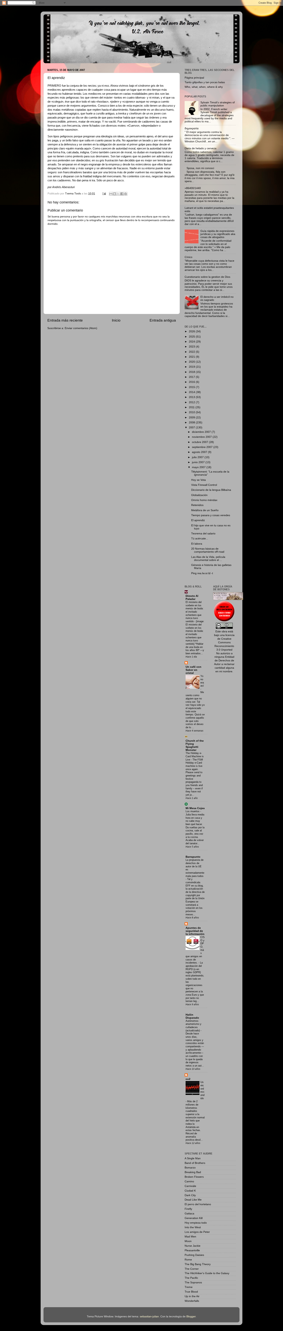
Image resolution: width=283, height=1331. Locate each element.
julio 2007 (198, 457)
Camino (189, 1181)
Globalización (199, 495)
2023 (192, 346)
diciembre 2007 (202, 431)
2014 (192, 392)
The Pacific (191, 1277)
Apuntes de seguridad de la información (195, 930)
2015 (192, 387)
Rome (188, 1259)
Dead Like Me (193, 1199)
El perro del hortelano (198, 1204)
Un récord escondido (202, 1090)
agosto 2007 (200, 452)
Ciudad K (190, 1190)
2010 (192, 412)
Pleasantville (192, 1250)
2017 (192, 377)
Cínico (188, 257)
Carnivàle (190, 1186)
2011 (192, 407)
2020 (192, 361)
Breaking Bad (193, 1172)
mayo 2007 (199, 467)
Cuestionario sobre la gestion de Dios (207, 276)
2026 (192, 331)
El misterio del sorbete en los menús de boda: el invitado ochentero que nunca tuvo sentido (194, 612)
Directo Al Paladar (192, 597)
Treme (189, 1287)
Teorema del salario (203, 533)
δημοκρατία (191, 128)
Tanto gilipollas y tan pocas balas (205, 82)
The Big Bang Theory (198, 1264)
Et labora (196, 543)
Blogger (191, 1316)
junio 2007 (198, 462)
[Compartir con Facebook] (122, 194)
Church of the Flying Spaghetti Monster (195, 745)
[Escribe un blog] (114, 194)
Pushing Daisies (194, 1255)
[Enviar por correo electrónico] (111, 194)
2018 (192, 372)
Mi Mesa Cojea (195, 808)
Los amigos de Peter (197, 1232)
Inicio (116, 320)
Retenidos (197, 505)
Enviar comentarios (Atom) (81, 328)
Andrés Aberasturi (63, 187)
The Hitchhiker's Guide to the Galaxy (207, 1273)
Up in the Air (192, 1296)
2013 (192, 397)
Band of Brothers (195, 1163)
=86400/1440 (193, 188)
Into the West (193, 1227)
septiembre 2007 (202, 447)
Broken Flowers (194, 1176)
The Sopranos (193, 1282)
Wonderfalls (192, 1300)
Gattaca (189, 1213)
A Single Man (193, 1158)
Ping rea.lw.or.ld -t (202, 573)
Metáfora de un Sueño (205, 510)
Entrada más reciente (65, 320)
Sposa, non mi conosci (200, 168)
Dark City (190, 1195)
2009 (192, 417)
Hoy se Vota (198, 479)
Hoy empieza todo (196, 1222)
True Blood (191, 1291)
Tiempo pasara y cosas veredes (210, 515)
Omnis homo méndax (204, 500)
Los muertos (193, 811)
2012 (192, 402)
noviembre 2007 (202, 436)
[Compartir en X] (118, 194)
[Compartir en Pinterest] (125, 194)
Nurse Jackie (192, 1245)
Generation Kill (194, 1218)
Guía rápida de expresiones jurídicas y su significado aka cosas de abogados (217, 234)
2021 (192, 356)
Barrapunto (193, 856)
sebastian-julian (149, 1316)
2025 (192, 336)
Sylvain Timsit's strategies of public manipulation (217, 104)
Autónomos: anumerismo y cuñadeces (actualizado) (193, 1025)
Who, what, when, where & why (204, 86)
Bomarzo (190, 1167)
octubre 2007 (200, 442)
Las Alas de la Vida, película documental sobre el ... (208, 558)
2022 (192, 351)
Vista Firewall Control (204, 484)
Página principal (194, 77)
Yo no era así (202, 681)
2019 (192, 366)
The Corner (192, 1268)
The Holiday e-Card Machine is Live (195, 756)
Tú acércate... (199, 538)
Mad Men (190, 1236)
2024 (192, 341)
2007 (192, 427)
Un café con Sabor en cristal (193, 669)
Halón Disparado (192, 1016)
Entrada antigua (163, 320)
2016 (192, 382)
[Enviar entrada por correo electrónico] (104, 193)
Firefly (188, 1208)
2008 (192, 422)
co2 (188, 1079)
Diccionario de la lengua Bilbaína (211, 489)
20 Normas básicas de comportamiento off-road (207, 550)
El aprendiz (198, 520)
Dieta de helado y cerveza (200, 148)
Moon (188, 1241)
